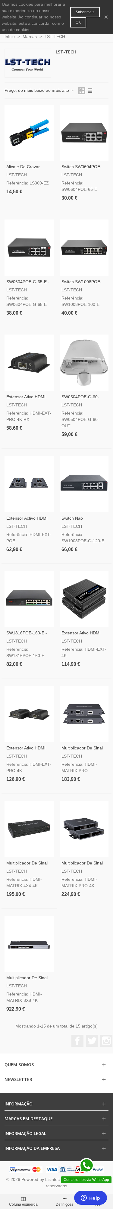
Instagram (106, 1041)
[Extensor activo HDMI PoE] (29, 484)
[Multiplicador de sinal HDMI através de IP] (84, 714)
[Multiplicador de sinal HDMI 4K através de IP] (84, 829)
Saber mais (85, 12)
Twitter (92, 1041)
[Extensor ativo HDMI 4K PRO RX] (29, 363)
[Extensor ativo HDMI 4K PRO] (29, 714)
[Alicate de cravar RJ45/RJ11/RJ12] (29, 133)
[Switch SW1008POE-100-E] (84, 248)
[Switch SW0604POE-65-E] (84, 133)
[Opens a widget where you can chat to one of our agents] (90, 1198)
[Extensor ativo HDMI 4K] (84, 599)
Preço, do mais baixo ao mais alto (37, 90)
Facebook (77, 1041)
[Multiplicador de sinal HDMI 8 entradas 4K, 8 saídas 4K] (29, 944)
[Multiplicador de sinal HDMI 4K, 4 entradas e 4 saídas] (29, 829)
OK (78, 22)
